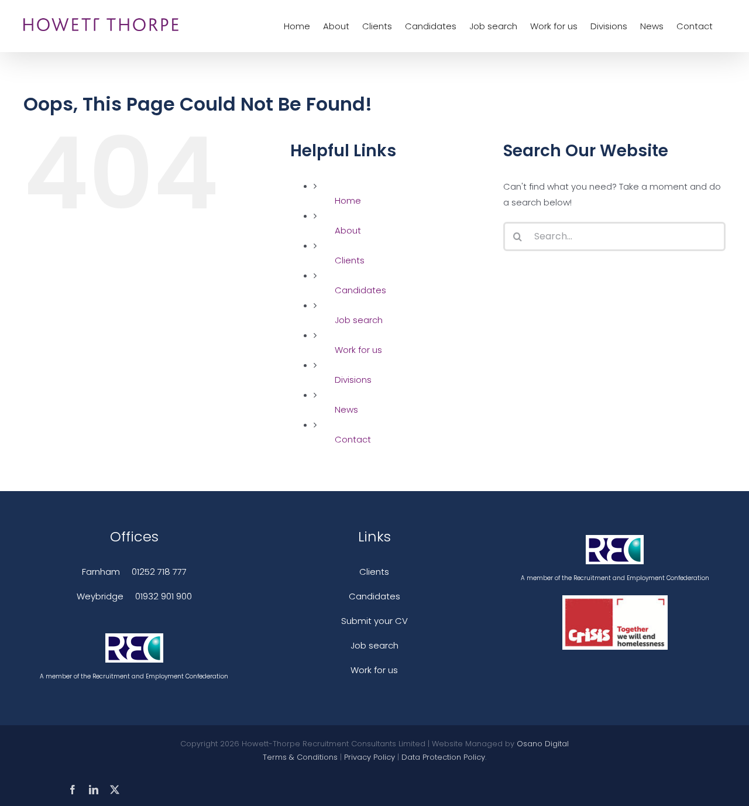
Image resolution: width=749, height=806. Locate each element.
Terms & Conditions (300, 757)
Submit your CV (374, 621)
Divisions (353, 379)
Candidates (360, 290)
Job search (359, 320)
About (348, 230)
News (346, 409)
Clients (350, 260)
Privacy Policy (369, 757)
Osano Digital (543, 743)
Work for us (358, 350)
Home (348, 200)
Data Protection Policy (443, 757)
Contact (353, 439)
